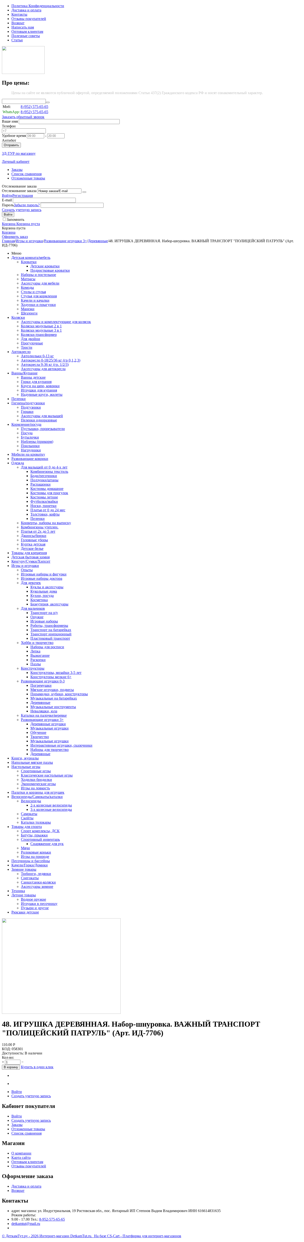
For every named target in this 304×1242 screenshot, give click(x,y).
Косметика (39, 600)
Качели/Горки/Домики (29, 865)
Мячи (25, 848)
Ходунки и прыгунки (38, 305)
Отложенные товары (28, 178)
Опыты (27, 570)
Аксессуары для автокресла (43, 369)
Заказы (17, 170)
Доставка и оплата (26, 10)
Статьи (17, 40)
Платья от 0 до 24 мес (47, 510)
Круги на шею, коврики (40, 386)
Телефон (9, 126)
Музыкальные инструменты (53, 707)
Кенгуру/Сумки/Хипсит (30, 561)
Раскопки (38, 660)
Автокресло (21, 352)
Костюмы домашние (46, 489)
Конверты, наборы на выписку (46, 523)
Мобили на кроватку (28, 454)
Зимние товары (23, 869)
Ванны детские (33, 377)
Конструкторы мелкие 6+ (50, 677)
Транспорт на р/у (44, 613)
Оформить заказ (15, 237)
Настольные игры (25, 767)
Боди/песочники (43, 476)
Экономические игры (38, 784)
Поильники (30, 446)
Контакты (19, 14)
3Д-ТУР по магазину (19, 153)
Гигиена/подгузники (28, 403)
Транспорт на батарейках (50, 630)
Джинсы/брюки (33, 536)
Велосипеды (31, 801)
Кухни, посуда (42, 596)
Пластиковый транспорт (50, 638)
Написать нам (22, 27)
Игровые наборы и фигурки (43, 574)
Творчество (39, 737)
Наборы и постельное (38, 275)
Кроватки (29, 262)
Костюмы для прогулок (49, 493)
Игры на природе (35, 857)
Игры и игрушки (29, 241)
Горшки (27, 412)
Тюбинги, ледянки (36, 874)
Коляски (18, 317)
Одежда (17, 463)
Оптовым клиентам (27, 31)
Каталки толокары (36, 822)
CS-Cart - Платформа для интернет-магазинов (144, 1236)
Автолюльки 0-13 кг (37, 356)
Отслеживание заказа (19, 191)
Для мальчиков (33, 608)
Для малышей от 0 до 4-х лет (44, 467)
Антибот (9, 140)
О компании (21, 1153)
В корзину (11, 1067)
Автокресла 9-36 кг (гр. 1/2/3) (45, 364)
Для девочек (31, 583)
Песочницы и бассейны (30, 861)
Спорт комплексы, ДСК (40, 831)
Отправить (11, 145)
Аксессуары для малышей (42, 416)
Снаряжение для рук (47, 844)
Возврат (17, 23)
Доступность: (13, 1053)
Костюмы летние (44, 497)
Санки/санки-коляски (38, 882)
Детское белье (32, 548)
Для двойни (30, 339)
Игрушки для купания (39, 390)
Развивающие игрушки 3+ (65, 241)
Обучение (38, 732)
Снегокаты (30, 878)
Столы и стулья (33, 292)
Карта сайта (21, 1157)
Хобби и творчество (37, 643)
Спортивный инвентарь (40, 839)
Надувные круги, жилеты (41, 394)
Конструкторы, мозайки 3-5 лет (55, 673)
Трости (26, 347)
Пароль (8, 205)
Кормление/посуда (26, 424)
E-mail (7, 200)
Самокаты (29, 814)
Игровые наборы (44, 621)
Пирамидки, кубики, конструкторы (59, 694)
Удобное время (14, 136)
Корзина (8, 232)
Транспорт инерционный (50, 634)
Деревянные (98, 241)
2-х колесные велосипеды (51, 805)
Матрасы (28, 279)
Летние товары (23, 895)
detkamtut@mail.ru (25, 1224)
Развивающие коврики (29, 459)
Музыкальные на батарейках (53, 698)
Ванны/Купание (24, 373)
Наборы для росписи (47, 647)
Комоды (27, 287)
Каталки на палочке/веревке (44, 715)
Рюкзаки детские (25, 912)
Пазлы (35, 664)
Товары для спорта (26, 827)
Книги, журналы (25, 758)
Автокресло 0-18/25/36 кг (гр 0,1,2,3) (50, 360)
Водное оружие (33, 899)
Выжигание (40, 655)
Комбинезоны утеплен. (39, 527)
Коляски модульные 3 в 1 (41, 330)
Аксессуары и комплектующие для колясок (56, 322)
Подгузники (31, 407)
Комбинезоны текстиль (49, 471)
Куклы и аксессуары (46, 587)
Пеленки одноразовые (39, 420)
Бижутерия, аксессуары (49, 604)
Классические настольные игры (47, 775)
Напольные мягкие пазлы (32, 762)
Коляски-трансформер (39, 335)
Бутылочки (30, 437)
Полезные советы (25, 36)
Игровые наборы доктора (41, 578)
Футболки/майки (44, 501)
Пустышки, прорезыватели (43, 429)
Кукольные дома (43, 591)
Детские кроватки (45, 266)
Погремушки (41, 685)
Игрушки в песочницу (39, 904)
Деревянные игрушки (48, 724)
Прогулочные (32, 343)
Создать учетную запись (21, 210)
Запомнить (15, 219)
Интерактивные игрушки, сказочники (61, 745)
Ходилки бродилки (36, 780)
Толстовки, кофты (45, 514)
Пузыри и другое (35, 908)
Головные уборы (34, 540)
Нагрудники (31, 450)
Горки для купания (36, 382)
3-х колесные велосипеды (51, 809)
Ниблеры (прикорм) (37, 442)
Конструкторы (32, 668)
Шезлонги (29, 313)
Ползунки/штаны (44, 480)
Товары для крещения (29, 553)
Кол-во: (8, 1057)
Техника (18, 891)
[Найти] (48, 102)
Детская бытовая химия (30, 557)
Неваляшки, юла (43, 711)
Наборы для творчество (49, 750)
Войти (7, 195)
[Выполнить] (84, 192)
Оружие (36, 617)
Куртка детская (33, 544)
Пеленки (18, 399)
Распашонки (40, 484)
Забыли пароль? (27, 205)
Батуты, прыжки (34, 835)
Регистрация (22, 195)
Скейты (27, 818)
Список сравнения (26, 174)
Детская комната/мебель (30, 258)
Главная (8, 241)
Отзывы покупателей (28, 19)
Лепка (35, 651)
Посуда (27, 433)
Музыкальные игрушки (49, 728)
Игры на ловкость (35, 788)
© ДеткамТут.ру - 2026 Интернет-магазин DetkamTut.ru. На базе (54, 1236)
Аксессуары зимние (37, 886)
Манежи (27, 309)
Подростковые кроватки (50, 270)
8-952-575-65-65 (52, 1219)
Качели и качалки (35, 300)
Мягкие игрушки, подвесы (52, 690)
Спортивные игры (36, 771)
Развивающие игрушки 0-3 (43, 681)
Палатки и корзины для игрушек (37, 792)
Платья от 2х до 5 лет (38, 531)
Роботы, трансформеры (49, 625)
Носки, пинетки (43, 506)
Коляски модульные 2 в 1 (41, 326)
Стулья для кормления (39, 296)
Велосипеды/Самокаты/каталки (37, 797)
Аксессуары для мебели (40, 283)
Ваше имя (10, 121)
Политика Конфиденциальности (37, 6)
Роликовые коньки (36, 852)
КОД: (6, 1049)
